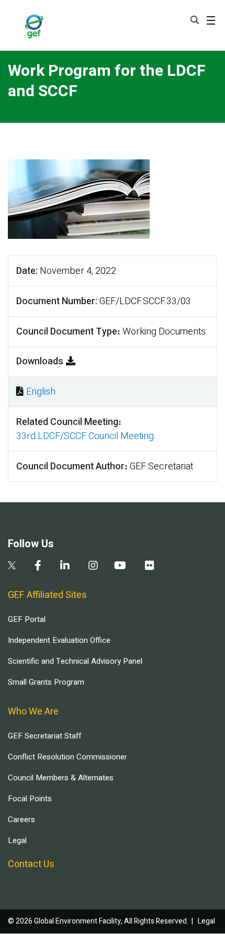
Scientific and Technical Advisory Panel (75, 661)
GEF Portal (27, 619)
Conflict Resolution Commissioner (67, 757)
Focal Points (30, 798)
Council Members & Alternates (61, 777)
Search (194, 20)
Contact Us (31, 864)
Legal (17, 840)
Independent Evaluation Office (59, 640)
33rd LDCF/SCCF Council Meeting (85, 436)
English (40, 392)
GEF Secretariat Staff (44, 736)
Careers (21, 819)
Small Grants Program (46, 682)
